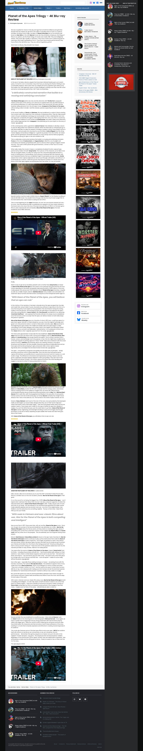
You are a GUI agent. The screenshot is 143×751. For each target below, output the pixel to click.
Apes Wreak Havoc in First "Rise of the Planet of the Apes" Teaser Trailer (88, 83)
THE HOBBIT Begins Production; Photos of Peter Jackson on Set (88, 79)
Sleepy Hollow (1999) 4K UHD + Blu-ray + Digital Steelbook (124, 31)
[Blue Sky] (94, 3)
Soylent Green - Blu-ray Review (88, 88)
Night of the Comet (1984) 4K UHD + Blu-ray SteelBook (124, 23)
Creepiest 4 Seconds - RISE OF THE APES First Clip (87, 75)
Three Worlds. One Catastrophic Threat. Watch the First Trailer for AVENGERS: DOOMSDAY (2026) (91, 56)
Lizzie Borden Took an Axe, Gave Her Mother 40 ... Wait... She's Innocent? (55, 713)
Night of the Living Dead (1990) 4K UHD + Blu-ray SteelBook (26, 701)
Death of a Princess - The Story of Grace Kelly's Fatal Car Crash (54, 702)
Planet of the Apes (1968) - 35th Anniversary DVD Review (88, 91)
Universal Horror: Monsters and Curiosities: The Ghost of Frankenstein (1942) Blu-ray (123, 64)
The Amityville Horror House (51, 731)
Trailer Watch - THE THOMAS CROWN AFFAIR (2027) (91, 38)
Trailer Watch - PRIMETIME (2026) (89, 24)
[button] (23, 8)
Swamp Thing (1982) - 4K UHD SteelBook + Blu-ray (123, 39)
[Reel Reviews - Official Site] (17, 3)
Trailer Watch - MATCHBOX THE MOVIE (91, 31)
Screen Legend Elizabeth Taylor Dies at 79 (55, 722)
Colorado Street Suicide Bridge (51, 698)
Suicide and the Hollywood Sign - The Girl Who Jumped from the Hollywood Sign (54, 727)
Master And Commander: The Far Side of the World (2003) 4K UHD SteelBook (124, 48)
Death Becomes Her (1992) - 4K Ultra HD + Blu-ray (123, 56)
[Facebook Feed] (97, 3)
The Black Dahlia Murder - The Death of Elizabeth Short (54, 735)
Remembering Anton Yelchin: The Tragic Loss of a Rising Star (56, 718)
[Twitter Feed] (91, 3)
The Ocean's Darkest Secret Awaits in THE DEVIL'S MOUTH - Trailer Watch (91, 46)
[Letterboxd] (101, 3)
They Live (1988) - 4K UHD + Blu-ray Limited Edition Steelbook (124, 15)
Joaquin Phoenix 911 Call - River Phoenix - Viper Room (54, 707)
